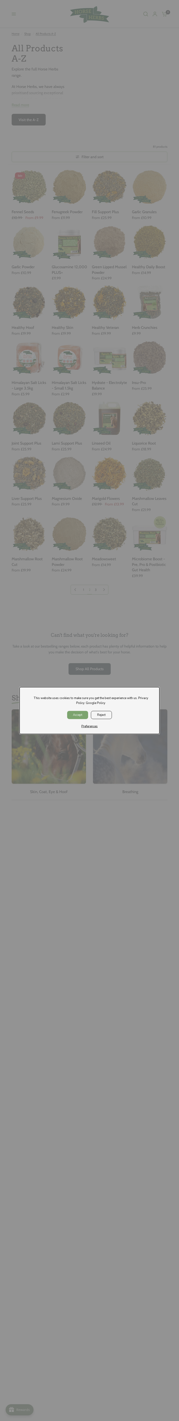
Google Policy (95, 703)
